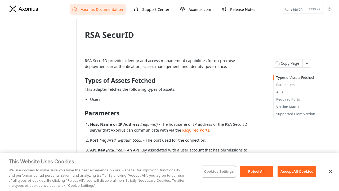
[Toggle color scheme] (329, 9)
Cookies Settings (219, 171)
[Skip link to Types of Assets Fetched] (81, 81)
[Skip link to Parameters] (81, 113)
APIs (279, 92)
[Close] (330, 171)
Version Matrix (287, 106)
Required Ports (195, 130)
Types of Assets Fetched (295, 77)
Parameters (285, 84)
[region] (169, 172)
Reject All (256, 171)
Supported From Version (295, 113)
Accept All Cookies (296, 171)
